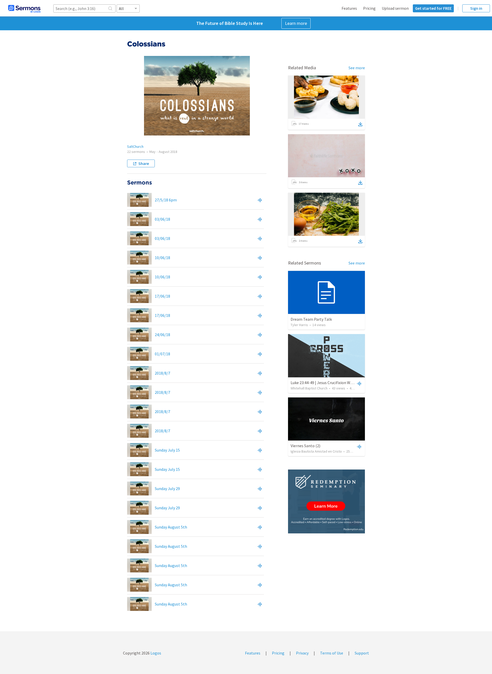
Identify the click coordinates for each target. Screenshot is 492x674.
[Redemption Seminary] (326, 501)
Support (362, 653)
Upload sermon (395, 8)
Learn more (296, 23)
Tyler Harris (299, 325)
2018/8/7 (162, 373)
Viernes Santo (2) (305, 445)
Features (349, 8)
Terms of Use (331, 653)
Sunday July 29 (167, 488)
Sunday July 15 (167, 450)
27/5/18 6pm (166, 199)
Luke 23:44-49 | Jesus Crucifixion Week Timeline (332, 382)
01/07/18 (162, 353)
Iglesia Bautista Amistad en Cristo (316, 451)
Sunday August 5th (171, 527)
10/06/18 (162, 257)
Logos (155, 653)
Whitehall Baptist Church (309, 388)
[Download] (360, 124)
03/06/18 (162, 219)
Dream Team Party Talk (311, 319)
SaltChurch (135, 146)
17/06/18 (162, 296)
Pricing (369, 8)
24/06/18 (162, 334)
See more (356, 67)
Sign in (476, 8)
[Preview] (259, 200)
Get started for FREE (433, 8)
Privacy (302, 653)
